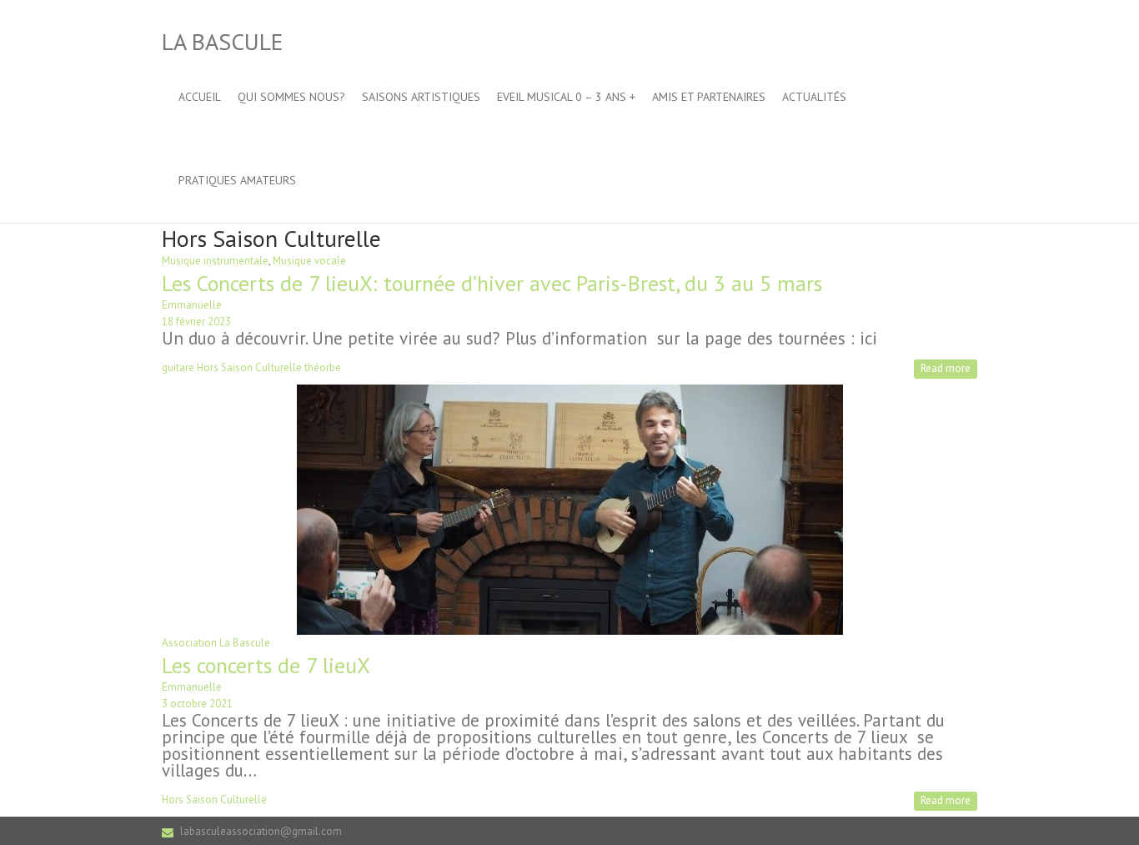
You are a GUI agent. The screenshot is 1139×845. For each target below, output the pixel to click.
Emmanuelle (192, 305)
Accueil (199, 96)
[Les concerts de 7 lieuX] (570, 392)
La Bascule (222, 41)
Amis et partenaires (708, 96)
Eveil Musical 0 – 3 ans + (566, 96)
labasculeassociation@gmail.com (261, 831)
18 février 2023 (196, 321)
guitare (178, 367)
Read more (946, 368)
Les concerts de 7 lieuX (266, 665)
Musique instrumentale (215, 261)
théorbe (322, 367)
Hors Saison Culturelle (249, 367)
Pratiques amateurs (237, 180)
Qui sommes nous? (291, 96)
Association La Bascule (216, 643)
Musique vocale (309, 261)
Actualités (814, 96)
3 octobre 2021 (197, 704)
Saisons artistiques (421, 96)
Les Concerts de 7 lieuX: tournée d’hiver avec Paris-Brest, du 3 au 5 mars (492, 283)
